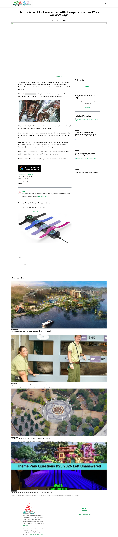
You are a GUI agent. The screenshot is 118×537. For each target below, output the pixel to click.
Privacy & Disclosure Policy (84, 514)
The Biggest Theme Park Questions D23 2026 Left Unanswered (31, 492)
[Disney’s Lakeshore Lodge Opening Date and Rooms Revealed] (59, 304)
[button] (105, 3)
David (23, 191)
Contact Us (84, 510)
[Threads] (88, 86)
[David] (20, 193)
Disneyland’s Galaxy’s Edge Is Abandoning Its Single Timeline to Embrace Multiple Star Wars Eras (85, 134)
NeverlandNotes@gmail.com (36, 534)
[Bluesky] (87, 86)
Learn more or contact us (43, 196)
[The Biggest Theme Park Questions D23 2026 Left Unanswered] (59, 466)
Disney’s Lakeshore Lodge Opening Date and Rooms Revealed (31, 331)
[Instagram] (85, 86)
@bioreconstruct (31, 94)
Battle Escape (21, 174)
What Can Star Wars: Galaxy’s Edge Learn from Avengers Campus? (86, 173)
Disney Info (77, 169)
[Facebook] (82, 508)
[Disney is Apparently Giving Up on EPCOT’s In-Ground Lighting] (59, 412)
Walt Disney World (15, 329)
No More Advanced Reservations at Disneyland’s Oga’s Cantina (86, 154)
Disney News (59, 76)
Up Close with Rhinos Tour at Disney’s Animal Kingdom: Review (31, 385)
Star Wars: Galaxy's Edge (28, 174)
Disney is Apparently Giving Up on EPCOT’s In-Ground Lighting (31, 438)
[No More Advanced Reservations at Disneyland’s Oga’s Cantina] (87, 145)
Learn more (25, 525)
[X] (86, 86)
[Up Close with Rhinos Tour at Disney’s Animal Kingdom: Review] (59, 358)
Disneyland (77, 130)
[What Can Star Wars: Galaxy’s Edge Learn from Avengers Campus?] (87, 164)
